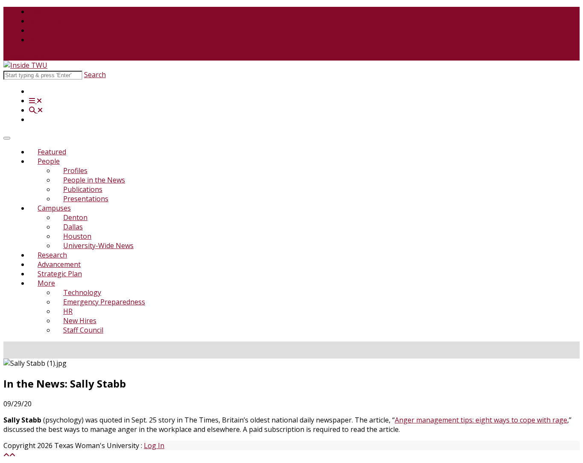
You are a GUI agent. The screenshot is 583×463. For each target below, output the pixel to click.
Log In (154, 445)
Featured (52, 151)
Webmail (43, 39)
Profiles (75, 170)
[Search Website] (36, 110)
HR (68, 311)
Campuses (54, 208)
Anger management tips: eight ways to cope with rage (481, 420)
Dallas (73, 227)
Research (52, 255)
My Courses (48, 21)
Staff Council (83, 330)
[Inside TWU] (25, 65)
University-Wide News (98, 245)
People (49, 161)
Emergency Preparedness (104, 302)
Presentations (85, 198)
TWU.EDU (45, 11)
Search (95, 74)
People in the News (94, 180)
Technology (82, 292)
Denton (75, 217)
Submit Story (24, 56)
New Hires (79, 320)
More (46, 283)
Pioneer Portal (52, 30)
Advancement (59, 264)
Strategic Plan (60, 273)
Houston (77, 236)
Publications (82, 189)
